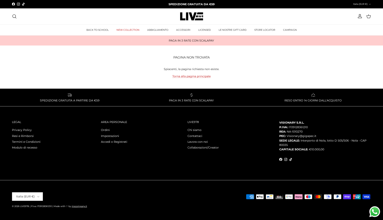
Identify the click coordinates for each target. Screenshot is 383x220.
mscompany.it (79, 206)
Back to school (97, 29)
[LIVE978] (191, 16)
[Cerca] (14, 16)
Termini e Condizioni (26, 142)
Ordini (105, 130)
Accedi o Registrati (114, 142)
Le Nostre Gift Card (233, 29)
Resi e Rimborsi (23, 136)
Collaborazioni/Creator (203, 147)
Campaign (290, 29)
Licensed (204, 29)
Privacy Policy (22, 130)
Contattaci (195, 136)
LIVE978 (24, 206)
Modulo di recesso (24, 147)
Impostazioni (110, 136)
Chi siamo (194, 130)
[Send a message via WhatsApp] (374, 211)
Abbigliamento (157, 29)
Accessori (183, 29)
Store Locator (264, 29)
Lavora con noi (198, 142)
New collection (127, 29)
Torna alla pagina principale (191, 76)
